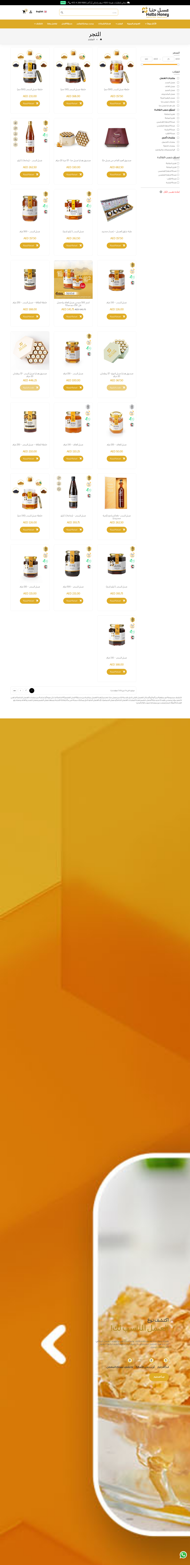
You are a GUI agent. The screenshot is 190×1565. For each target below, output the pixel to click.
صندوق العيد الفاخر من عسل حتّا (116, 160)
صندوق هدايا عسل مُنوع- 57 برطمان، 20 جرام (116, 374)
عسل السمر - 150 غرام (30, 586)
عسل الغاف (170, 86)
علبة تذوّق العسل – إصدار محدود (117, 231)
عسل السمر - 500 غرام (73, 586)
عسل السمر (170, 90)
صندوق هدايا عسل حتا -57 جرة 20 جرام (73, 160)
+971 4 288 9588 (78, 2)
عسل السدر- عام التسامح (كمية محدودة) (117, 516)
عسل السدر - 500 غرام (30, 231)
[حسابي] (31, 12)
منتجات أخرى (168, 137)
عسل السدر (170, 82)
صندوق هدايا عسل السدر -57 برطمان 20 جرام (30, 374)
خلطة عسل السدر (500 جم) (116, 89)
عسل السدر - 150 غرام (73, 373)
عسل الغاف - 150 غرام (117, 444)
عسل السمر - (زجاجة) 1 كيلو (73, 515)
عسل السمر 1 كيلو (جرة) (116, 586)
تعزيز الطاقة (169, 114)
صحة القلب (170, 133)
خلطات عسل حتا (168, 102)
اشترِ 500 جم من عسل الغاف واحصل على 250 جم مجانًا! (73, 303)
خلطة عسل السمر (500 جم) (30, 89)
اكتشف (39, 23)
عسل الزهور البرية (167, 98)
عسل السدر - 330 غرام (117, 302)
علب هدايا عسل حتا (167, 105)
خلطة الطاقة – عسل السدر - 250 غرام (30, 302)
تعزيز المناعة (170, 118)
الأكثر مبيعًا (151, 23)
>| (14, 690)
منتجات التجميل (168, 142)
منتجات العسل (167, 78)
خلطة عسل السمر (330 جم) (73, 89)
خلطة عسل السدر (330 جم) (29, 515)
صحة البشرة (170, 129)
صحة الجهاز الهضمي (166, 122)
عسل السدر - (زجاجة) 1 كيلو (29, 160)
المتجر (120, 23)
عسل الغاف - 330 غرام (73, 444)
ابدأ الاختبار (159, 1377)
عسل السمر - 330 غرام (116, 657)
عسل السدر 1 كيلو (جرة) (73, 231)
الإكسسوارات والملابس (165, 150)
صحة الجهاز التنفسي (166, 126)
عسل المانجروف (168, 94)
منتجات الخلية (169, 146)
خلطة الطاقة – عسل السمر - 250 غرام (30, 444)
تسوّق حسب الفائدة (164, 110)
